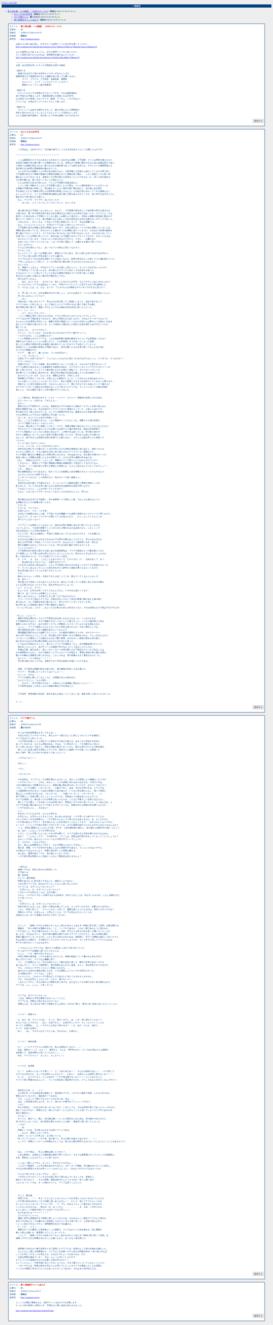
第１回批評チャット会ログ (26, 20)
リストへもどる (9, 2)
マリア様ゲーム (21, 17)
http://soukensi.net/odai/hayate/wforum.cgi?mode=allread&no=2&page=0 (47, 57)
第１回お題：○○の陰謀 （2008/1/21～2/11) (28, 11)
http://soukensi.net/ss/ (30, 39)
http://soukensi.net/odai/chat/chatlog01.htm (35, 1310)
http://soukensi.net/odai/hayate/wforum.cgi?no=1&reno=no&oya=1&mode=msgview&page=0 (56, 47)
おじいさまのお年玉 (23, 14)
